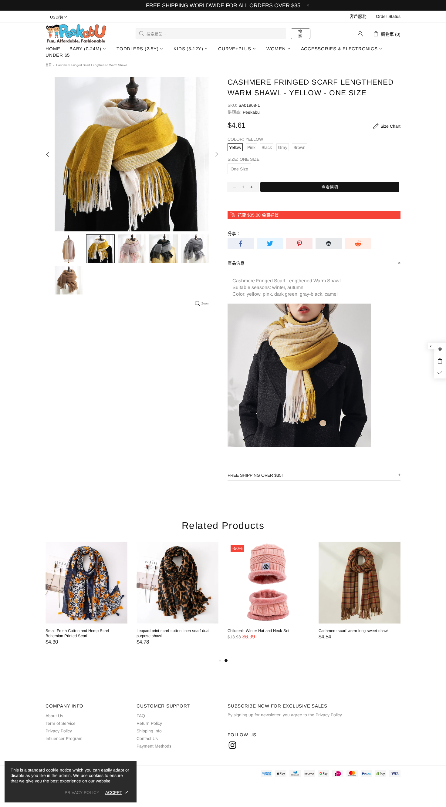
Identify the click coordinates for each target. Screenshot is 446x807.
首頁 (49, 65)
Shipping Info (149, 730)
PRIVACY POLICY (82, 792)
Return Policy (149, 723)
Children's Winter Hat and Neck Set (258, 630)
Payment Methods (154, 746)
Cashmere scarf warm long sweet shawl (353, 630)
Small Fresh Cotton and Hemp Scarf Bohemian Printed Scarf (77, 633)
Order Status (388, 16)
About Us (54, 715)
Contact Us (147, 738)
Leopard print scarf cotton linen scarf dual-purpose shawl (174, 633)
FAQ (141, 715)
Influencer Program (64, 738)
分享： (234, 233)
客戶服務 (358, 16)
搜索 (300, 33)
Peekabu (76, 33)
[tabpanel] (268, 597)
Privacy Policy (59, 730)
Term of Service (61, 723)
